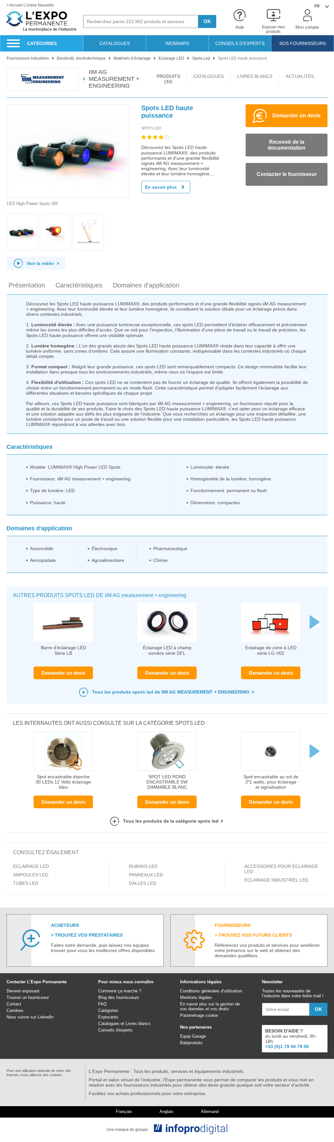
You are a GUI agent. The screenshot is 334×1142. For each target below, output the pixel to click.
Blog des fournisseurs (118, 997)
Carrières (15, 1010)
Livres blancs (138, 1023)
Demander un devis (63, 673)
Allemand (210, 1111)
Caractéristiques (78, 285)
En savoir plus (161, 187)
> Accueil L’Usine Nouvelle (30, 5)
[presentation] (314, 622)
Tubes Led (25, 883)
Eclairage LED (31, 866)
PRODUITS (168, 79)
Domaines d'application (146, 285)
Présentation (26, 285)
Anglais (166, 1111)
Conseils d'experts (115, 1030)
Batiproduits (191, 1042)
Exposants (108, 1017)
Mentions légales (196, 997)
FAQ (102, 1004)
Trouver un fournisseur (28, 997)
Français (124, 1111)
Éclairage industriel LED (276, 880)
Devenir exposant (23, 990)
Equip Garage (193, 1036)
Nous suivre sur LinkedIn (30, 1017)
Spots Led (151, 128)
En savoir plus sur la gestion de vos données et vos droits (210, 1006)
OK (207, 21)
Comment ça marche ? (119, 990)
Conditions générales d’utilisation (211, 990)
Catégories (108, 1010)
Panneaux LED (146, 874)
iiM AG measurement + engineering (114, 79)
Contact (14, 1004)
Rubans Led (143, 866)
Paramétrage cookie (199, 1015)
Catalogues (108, 1023)
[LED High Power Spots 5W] (68, 151)
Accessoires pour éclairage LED (281, 869)
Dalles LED (142, 883)
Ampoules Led (30, 874)
